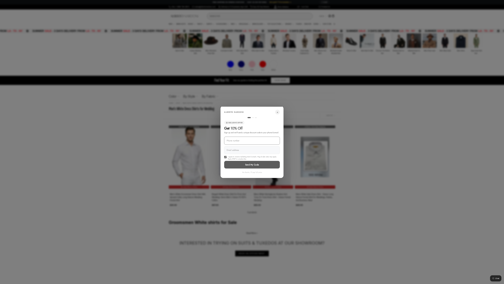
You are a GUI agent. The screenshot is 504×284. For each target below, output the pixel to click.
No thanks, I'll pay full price (252, 172)
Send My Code (252, 164)
